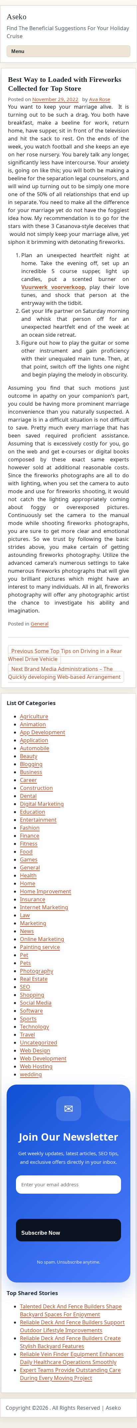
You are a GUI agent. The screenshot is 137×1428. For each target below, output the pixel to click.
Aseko (17, 16)
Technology (34, 1026)
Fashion (30, 827)
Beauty (28, 756)
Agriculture (34, 716)
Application (34, 740)
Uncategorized (38, 1042)
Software (31, 1010)
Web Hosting (36, 1066)
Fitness (29, 843)
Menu (17, 51)
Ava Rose (99, 99)
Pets (25, 963)
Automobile (34, 748)
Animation (33, 724)
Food (26, 851)
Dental (28, 796)
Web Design (35, 1050)
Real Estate (34, 978)
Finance (29, 835)
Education (32, 811)
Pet (24, 955)
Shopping (32, 994)
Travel (27, 1034)
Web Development (43, 1058)
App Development (42, 732)
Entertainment (38, 819)
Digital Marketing (42, 803)
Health (28, 875)
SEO (25, 986)
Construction (36, 788)
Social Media (36, 1002)
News (27, 931)
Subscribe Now (40, 1233)
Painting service (40, 947)
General (40, 623)
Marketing (33, 923)
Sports (28, 1018)
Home (27, 883)
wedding (31, 1074)
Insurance (32, 899)
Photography (36, 971)
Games (29, 859)
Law (25, 915)
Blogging (31, 764)
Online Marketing (42, 939)
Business (31, 772)
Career (28, 780)
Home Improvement (45, 891)
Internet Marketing (44, 907)
